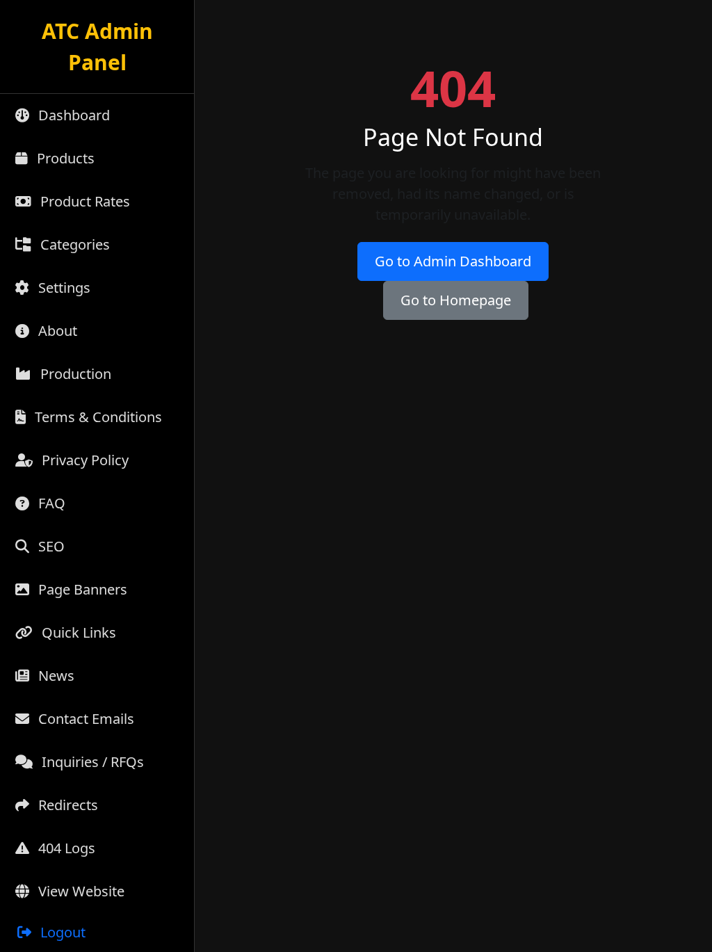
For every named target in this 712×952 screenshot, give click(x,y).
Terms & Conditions (96, 417)
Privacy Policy (83, 460)
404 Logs (65, 848)
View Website (79, 891)
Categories (73, 244)
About (56, 330)
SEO (50, 546)
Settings (62, 287)
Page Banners (81, 589)
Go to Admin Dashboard (453, 261)
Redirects (66, 805)
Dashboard (72, 115)
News (54, 675)
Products (64, 158)
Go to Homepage (455, 300)
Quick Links (77, 632)
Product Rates (83, 201)
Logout (61, 932)
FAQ (50, 503)
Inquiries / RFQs (91, 761)
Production (74, 373)
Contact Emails (84, 718)
